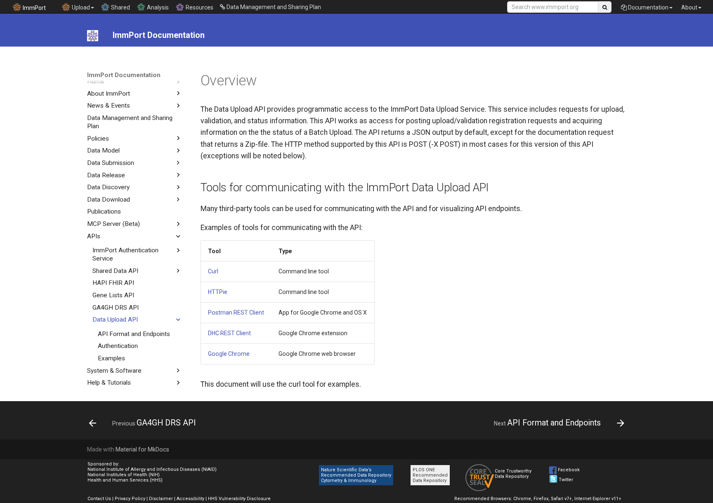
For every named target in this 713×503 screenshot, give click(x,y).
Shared (120, 7)
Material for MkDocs (142, 449)
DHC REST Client (229, 333)
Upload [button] (80, 7)
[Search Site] (604, 7)
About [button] (689, 7)
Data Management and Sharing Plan (273, 7)
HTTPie (217, 292)
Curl (213, 271)
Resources (198, 7)
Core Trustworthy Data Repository (513, 473)
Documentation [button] (647, 7)
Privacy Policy (130, 498)
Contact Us (99, 498)
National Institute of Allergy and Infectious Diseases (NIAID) (152, 469)
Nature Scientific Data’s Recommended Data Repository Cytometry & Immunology (356, 475)
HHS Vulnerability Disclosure (239, 498)
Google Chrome (229, 353)
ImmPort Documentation (124, 75)
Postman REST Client (236, 312)
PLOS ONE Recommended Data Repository (430, 475)
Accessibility (190, 498)
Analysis (157, 7)
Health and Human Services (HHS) (125, 480)
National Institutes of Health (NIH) (123, 474)
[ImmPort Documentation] (92, 35)
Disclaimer (161, 498)
